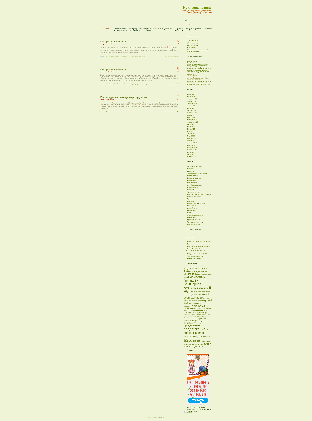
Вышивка (190, 171)
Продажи (137, 84)
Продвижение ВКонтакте (137, 56)
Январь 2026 (191, 101)
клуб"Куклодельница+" (193, 308)
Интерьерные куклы (194, 178)
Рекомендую (144, 84)
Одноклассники (206, 274)
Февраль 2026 (192, 99)
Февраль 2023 (192, 138)
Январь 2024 (191, 115)
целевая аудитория (193, 346)
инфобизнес (187, 306)
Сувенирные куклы (193, 220)
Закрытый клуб (192, 41)
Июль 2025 (191, 108)
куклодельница (199, 312)
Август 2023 (191, 124)
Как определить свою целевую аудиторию (124, 97)
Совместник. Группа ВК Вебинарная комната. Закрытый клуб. (197, 284)
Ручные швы (191, 210)
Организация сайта (194, 196)
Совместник (191, 217)
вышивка (199, 298)
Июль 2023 (191, 127)
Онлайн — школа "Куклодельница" (199, 194)
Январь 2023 (191, 140)
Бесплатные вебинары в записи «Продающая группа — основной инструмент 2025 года (199, 70)
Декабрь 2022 (192, 143)
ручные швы (201, 337)
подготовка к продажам (191, 319)
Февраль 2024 (192, 113)
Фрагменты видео (193, 224)
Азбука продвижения (195, 271)
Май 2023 (190, 131)
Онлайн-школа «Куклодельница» (120, 29)
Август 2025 (191, 106)
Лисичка (198, 274)
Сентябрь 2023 (192, 122)
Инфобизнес (125, 56)
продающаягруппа (205, 321)
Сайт (189, 213)
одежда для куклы (189, 317)
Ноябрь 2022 (191, 145)
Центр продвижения (164, 29)
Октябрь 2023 (192, 120)
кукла (205, 308)
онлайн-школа (201, 317)
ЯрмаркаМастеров (197, 291)
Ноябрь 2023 (191, 117)
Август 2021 (191, 154)
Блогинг (108, 56)
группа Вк (190, 300)
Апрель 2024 (191, 110)
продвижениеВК (197, 329)
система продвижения (195, 215)
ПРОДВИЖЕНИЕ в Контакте (149, 29)
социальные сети (192, 341)
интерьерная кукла (197, 303)
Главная (106, 29)
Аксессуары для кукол (194, 166)
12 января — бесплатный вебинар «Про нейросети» (199, 50)
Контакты (208, 29)
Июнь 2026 (191, 97)
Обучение (190, 190)
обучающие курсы (204, 314)
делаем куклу (197, 300)
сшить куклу (187, 344)
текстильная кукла (197, 344)
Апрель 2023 (191, 134)
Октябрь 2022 (192, 147)
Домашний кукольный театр (197, 173)
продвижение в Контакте (194, 334)
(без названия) (192, 43)
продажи (195, 321)
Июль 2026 (191, 94)
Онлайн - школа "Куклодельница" (124, 84)
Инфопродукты (192, 183)
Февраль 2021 (192, 157)
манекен (196, 314)
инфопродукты (200, 305)
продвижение (192, 325)
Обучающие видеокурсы (196, 250)
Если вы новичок (116, 56)
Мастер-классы (192, 187)
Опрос (186, 277)
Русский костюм (192, 208)
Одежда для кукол (193, 192)
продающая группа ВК (193, 323)
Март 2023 (191, 136)
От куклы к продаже (193, 29)
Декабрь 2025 (192, 103)
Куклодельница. (197, 8)
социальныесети (206, 341)
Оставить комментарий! (171, 56)
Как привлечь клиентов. (113, 41)
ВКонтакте (189, 274)
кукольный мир (188, 314)
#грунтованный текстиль (196, 268)
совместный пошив (198, 339)
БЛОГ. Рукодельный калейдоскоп (135, 29)
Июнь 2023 (191, 129)
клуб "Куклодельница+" (195, 185)
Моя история (191, 47)
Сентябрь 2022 (192, 150)
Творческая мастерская (179, 29)
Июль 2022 (191, 152)
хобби (207, 343)
